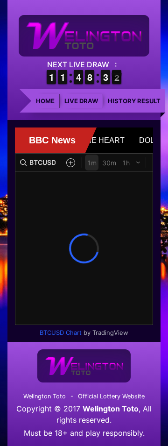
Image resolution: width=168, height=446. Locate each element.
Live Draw (81, 101)
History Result (134, 101)
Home (45, 101)
